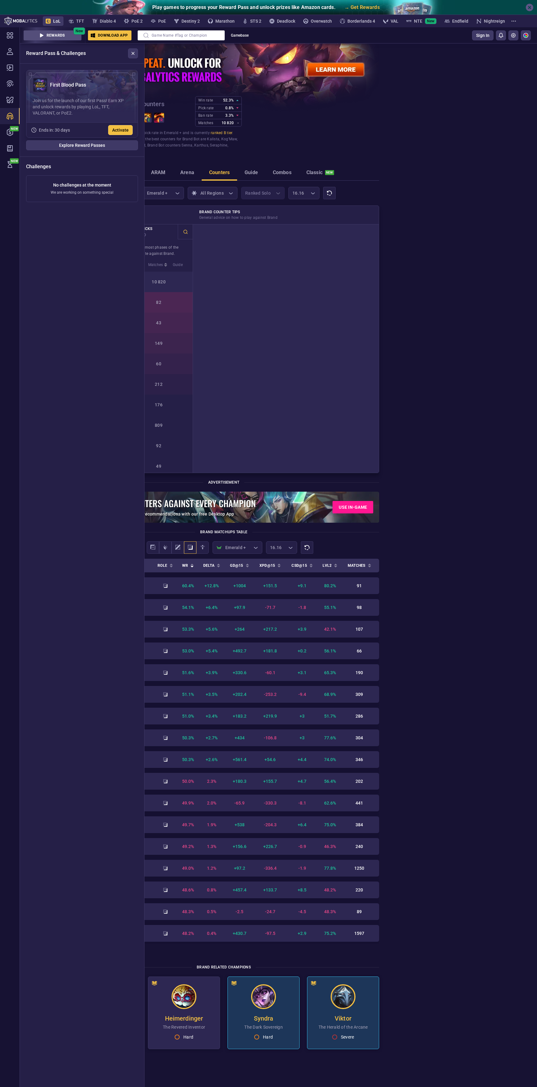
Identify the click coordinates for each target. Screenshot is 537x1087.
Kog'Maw (229, 139)
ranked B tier (221, 133)
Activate (120, 130)
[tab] (158, 173)
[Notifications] (501, 35)
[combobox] (181, 35)
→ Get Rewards (362, 7)
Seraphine (218, 145)
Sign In (482, 35)
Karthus (201, 145)
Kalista (213, 139)
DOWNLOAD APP (113, 35)
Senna (186, 145)
